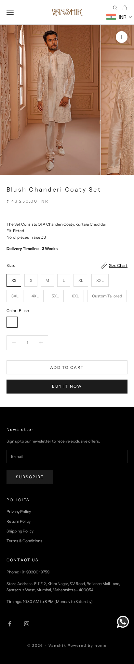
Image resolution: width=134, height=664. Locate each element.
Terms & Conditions (24, 540)
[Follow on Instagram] (26, 623)
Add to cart (67, 367)
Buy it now (67, 386)
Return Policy (19, 521)
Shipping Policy (20, 531)
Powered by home (87, 645)
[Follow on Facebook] (10, 623)
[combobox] (119, 17)
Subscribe (30, 476)
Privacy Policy (19, 511)
